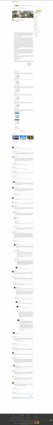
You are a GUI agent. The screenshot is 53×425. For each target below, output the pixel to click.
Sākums (13, 5)
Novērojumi (23, 5)
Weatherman (17, 244)
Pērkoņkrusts (15, 336)
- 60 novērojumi (18, 347)
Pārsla (15, 211)
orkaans (15, 175)
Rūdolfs (15, 231)
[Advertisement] (31, 2)
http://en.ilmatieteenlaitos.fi (17, 128)
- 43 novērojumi (21, 244)
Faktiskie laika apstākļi (29, 417)
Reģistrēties (30, 5)
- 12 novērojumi (18, 231)
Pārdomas (35, 36)
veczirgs (37, 19)
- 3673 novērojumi (19, 332)
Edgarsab (15, 370)
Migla (21, 141)
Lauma (14, 352)
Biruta (15, 193)
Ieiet (33, 5)
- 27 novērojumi (18, 343)
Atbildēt (12, 177)
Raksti (16, 5)
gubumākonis (15, 156)
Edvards (15, 347)
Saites (26, 5)
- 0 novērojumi (19, 156)
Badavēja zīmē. (22, 140)
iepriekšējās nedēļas (18, 129)
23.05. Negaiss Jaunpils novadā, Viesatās (15, 140)
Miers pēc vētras (36, 18)
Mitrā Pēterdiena (30, 140)
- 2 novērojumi (19, 197)
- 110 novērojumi (20, 193)
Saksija (15, 343)
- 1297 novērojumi (19, 181)
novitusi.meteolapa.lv (17, 237)
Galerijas (20, 5)
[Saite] (15, 137)
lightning (16, 332)
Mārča (15, 181)
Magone (15, 197)
